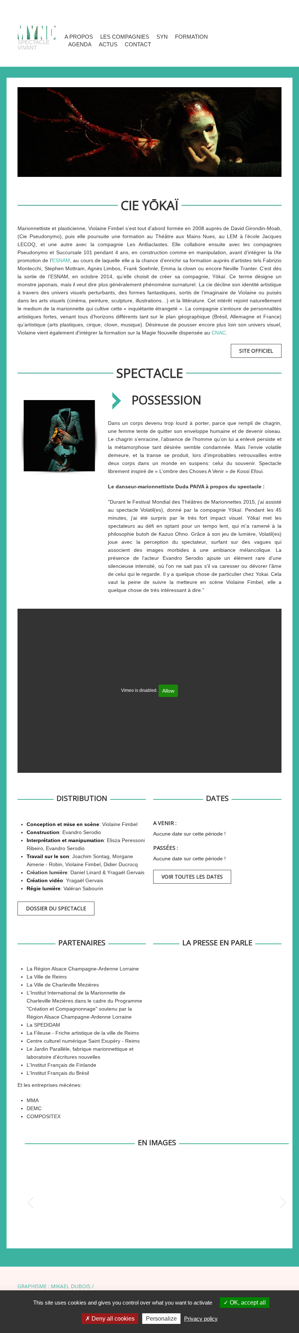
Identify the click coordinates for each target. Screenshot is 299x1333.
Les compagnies (124, 37)
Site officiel (256, 350)
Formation (191, 37)
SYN (162, 37)
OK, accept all (247, 1302)
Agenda (80, 44)
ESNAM (61, 260)
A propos (79, 37)
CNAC (218, 333)
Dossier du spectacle (56, 908)
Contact (138, 44)
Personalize (161, 1318)
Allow (168, 691)
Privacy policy (201, 1318)
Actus (108, 44)
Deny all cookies (112, 1318)
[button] (30, 1201)
